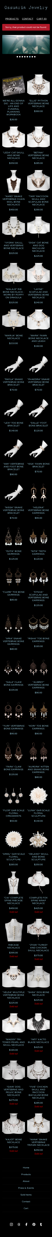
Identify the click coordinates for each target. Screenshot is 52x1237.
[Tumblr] (41, 1224)
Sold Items (26, 1194)
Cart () (42, 19)
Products (12, 19)
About (26, 1181)
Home (26, 1167)
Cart (26, 1208)
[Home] (26, 7)
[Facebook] (26, 1224)
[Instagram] (11, 1224)
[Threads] (19, 1224)
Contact (27, 19)
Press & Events (26, 1188)
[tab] (17, 56)
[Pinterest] (34, 1224)
